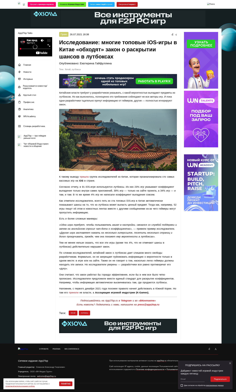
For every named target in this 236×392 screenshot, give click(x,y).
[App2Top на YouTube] (203, 349)
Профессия (28, 102)
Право (64, 34)
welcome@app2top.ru (46, 376)
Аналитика (28, 109)
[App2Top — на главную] (25, 349)
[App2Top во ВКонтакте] (209, 349)
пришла (84, 176)
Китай (67, 69)
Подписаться (220, 379)
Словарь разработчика (34, 126)
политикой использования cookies (20, 386)
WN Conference (71, 349)
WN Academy (29, 116)
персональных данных (215, 385)
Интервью (28, 79)
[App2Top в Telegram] (215, 349)
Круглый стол (29, 95)
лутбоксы (76, 69)
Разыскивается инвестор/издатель (35, 87)
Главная (27, 65)
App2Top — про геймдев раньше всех (35, 137)
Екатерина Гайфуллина (96, 63)
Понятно (65, 384)
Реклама (56, 349)
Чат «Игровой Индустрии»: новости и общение (36, 145)
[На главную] (19, 4)
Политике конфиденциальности (150, 369)
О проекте (43, 349)
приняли (73, 292)
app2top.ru (161, 360)
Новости (27, 72)
